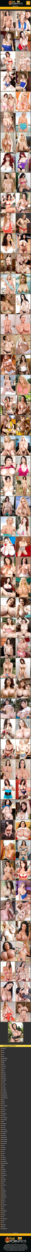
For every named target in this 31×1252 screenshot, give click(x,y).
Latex (3, 1151)
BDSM (3, 1064)
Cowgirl (3, 1087)
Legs (3, 1155)
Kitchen (3, 1149)
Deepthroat (4, 1093)
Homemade (4, 1139)
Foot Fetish (4, 1117)
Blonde (3, 1072)
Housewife (4, 1141)
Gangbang (4, 1119)
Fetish (3, 1111)
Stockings (4, 1210)
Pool (3, 1183)
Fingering (4, 1113)
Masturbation (5, 1163)
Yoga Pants (4, 1228)
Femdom (4, 1109)
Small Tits (4, 1204)
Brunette (4, 1076)
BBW (3, 1062)
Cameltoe (4, 1080)
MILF (3, 1167)
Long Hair (4, 1161)
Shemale (4, 1194)
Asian (3, 1052)
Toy (3, 1222)
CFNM (3, 1082)
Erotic (3, 1103)
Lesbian (4, 1157)
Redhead (4, 1190)
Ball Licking (4, 1058)
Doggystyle (4, 1095)
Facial (3, 1107)
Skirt (3, 1202)
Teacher (3, 1214)
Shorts (3, 1198)
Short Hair (4, 1196)
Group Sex (4, 1129)
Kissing (3, 1147)
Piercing (4, 1179)
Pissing (3, 1181)
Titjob (3, 1220)
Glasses (4, 1125)
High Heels (4, 1137)
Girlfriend (4, 1123)
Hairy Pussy (4, 1131)
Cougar (3, 1085)
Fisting (3, 1115)
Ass (3, 1054)
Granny (3, 1127)
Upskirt (3, 1226)
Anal (3, 1050)
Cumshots (4, 1091)
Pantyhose (4, 1175)
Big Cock (4, 1066)
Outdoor (4, 1171)
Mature (3, 1165)
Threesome (4, 1218)
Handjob (4, 1133)
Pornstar (4, 1185)
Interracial (4, 1143)
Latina (3, 1153)
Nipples (3, 1169)
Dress (3, 1099)
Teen (3, 1216)
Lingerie (4, 1159)
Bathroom (4, 1060)
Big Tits (3, 1068)
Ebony (3, 1101)
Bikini (3, 1070)
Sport (3, 1208)
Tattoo (3, 1212)
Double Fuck (5, 1097)
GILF (3, 1121)
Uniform (4, 1224)
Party (3, 1177)
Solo (3, 1206)
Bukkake (4, 1078)
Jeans (3, 1145)
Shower (3, 1200)
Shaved (3, 1192)
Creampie (4, 1089)
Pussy (3, 1189)
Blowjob (4, 1074)
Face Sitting (4, 1105)
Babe (3, 1056)
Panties (3, 1173)
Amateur (4, 1048)
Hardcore (4, 1135)
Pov (3, 1187)
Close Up (4, 1083)
